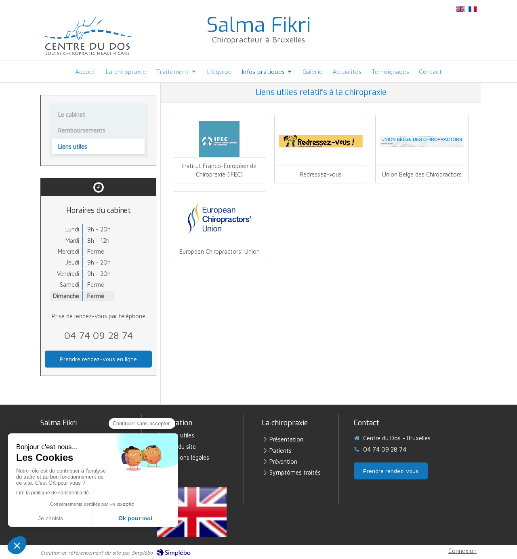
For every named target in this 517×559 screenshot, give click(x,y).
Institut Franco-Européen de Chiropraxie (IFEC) (219, 170)
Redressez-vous (321, 174)
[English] (460, 11)
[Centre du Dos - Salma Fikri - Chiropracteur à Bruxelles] (88, 35)
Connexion (462, 550)
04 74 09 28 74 (98, 335)
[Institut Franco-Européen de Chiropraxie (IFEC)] (219, 141)
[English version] (192, 512)
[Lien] (422, 141)
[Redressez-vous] (321, 141)
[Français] (473, 11)
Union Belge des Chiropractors (422, 174)
